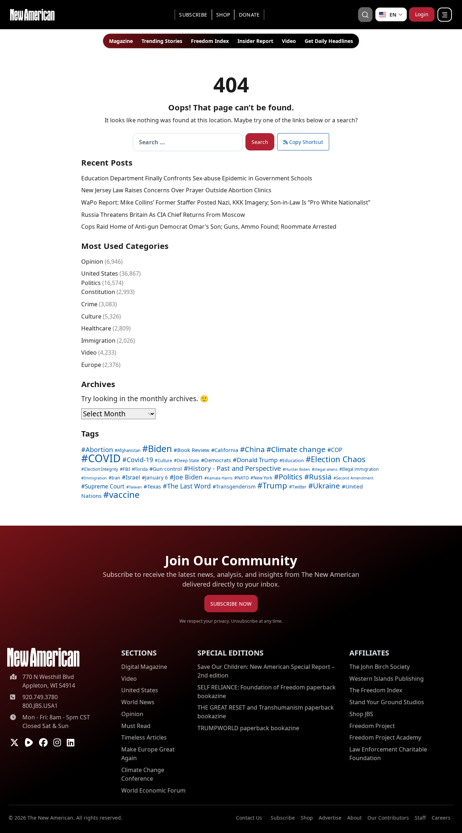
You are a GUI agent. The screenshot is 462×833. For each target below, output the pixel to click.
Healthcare (96, 328)
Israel (133, 477)
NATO (243, 478)
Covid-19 (140, 459)
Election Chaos (338, 458)
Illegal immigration (360, 469)
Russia (320, 477)
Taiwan (135, 487)
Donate (249, 14)
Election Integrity (101, 469)
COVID (104, 458)
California (226, 450)
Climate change (298, 449)
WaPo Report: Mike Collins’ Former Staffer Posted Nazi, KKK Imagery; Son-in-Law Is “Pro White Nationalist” (225, 202)
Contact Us (249, 817)
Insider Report (255, 41)
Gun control (167, 468)
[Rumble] (29, 742)
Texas (154, 486)
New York (262, 478)
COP (336, 450)
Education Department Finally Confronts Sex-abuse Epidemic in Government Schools (196, 178)
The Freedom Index (375, 690)
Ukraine (326, 486)
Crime (89, 304)
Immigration (98, 341)
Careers (441, 817)
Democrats (217, 460)
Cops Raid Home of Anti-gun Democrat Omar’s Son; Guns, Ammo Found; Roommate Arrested (208, 227)
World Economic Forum (153, 790)
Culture (91, 316)
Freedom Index (210, 41)
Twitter (299, 487)
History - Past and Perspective (234, 468)
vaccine (124, 494)
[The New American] (32, 14)
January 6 (156, 477)
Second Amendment (355, 478)
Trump (274, 485)
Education (293, 460)
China (255, 449)
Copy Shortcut (305, 142)
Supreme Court (105, 486)
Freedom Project (372, 726)
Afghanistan (128, 450)
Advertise (330, 817)
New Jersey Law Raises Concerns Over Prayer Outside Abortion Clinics (176, 190)
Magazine (121, 41)
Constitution (98, 292)
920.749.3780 (40, 697)
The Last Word (189, 486)
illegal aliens (325, 469)
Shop (223, 14)
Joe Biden (188, 477)
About (354, 817)
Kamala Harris (219, 478)
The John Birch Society (379, 667)
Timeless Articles (144, 737)
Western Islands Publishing (386, 679)
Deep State (188, 460)
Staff (420, 817)
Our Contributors (388, 817)
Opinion (92, 262)
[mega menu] (444, 15)
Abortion (99, 449)
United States (99, 273)
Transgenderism (236, 486)
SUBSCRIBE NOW (231, 603)
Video (289, 41)
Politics (91, 283)
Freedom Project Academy (385, 737)
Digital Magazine (144, 667)
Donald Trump (257, 460)
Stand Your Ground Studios (386, 702)
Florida (141, 469)
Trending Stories (161, 41)
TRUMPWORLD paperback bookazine (248, 728)
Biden (160, 448)
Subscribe (193, 14)
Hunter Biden (297, 469)
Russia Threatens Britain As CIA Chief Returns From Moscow (163, 215)
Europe (91, 365)
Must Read (136, 726)
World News (137, 702)
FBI (126, 469)
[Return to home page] (43, 657)
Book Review (193, 449)
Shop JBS (361, 714)
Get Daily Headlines (329, 41)
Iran (116, 477)
